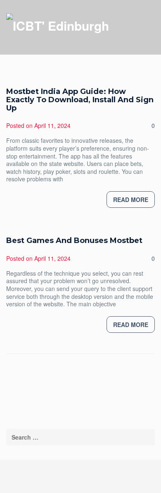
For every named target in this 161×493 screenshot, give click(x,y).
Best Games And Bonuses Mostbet (74, 240)
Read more (130, 199)
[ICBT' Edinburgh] (57, 25)
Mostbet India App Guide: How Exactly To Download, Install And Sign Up (80, 100)
